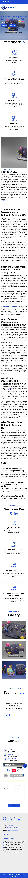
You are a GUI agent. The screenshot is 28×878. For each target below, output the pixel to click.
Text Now (12, 25)
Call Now (4, 25)
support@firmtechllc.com (12, 827)
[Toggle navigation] (24, 8)
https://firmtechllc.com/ (13, 830)
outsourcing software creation (11, 306)
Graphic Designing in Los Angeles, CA (13, 842)
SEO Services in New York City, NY (12, 847)
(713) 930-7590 (10, 825)
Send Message (14, 805)
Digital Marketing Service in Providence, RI (14, 841)
